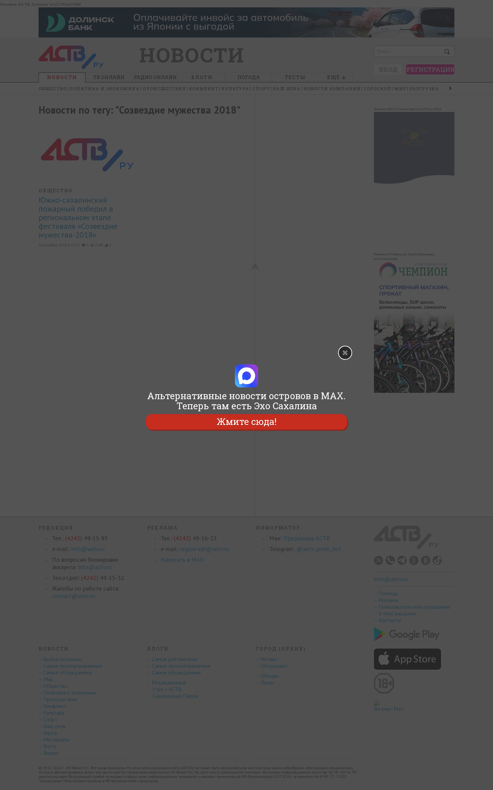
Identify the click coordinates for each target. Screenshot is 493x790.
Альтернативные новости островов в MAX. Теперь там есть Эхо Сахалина (246, 401)
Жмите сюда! (246, 421)
